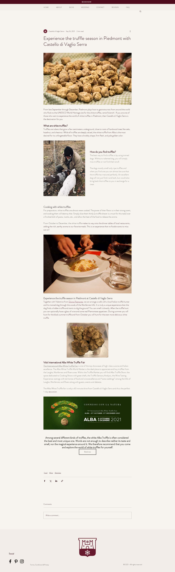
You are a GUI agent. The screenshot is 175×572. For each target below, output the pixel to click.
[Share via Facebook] (44, 481)
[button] (140, 11)
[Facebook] (10, 561)
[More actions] (130, 31)
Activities (58, 473)
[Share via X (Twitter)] (50, 481)
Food (45, 473)
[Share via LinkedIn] (56, 481)
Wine (51, 473)
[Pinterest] (16, 561)
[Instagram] (21, 561)
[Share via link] (62, 481)
